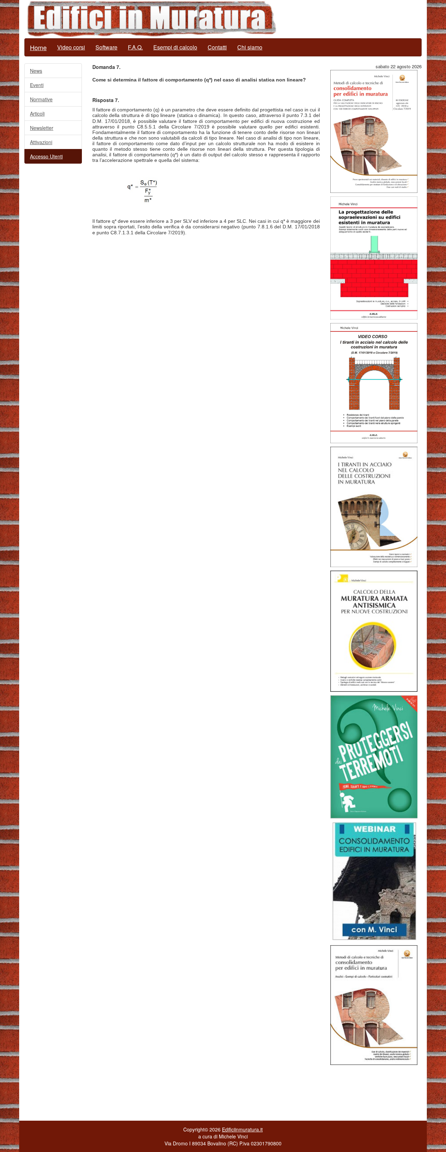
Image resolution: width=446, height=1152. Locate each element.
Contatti (217, 47)
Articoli (37, 113)
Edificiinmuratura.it (242, 1129)
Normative (41, 99)
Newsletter (41, 127)
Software (106, 47)
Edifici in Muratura (151, 19)
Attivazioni (41, 142)
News (36, 70)
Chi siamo (249, 47)
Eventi (37, 84)
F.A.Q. (135, 47)
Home (38, 47)
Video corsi (71, 47)
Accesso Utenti (46, 156)
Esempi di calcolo (175, 47)
